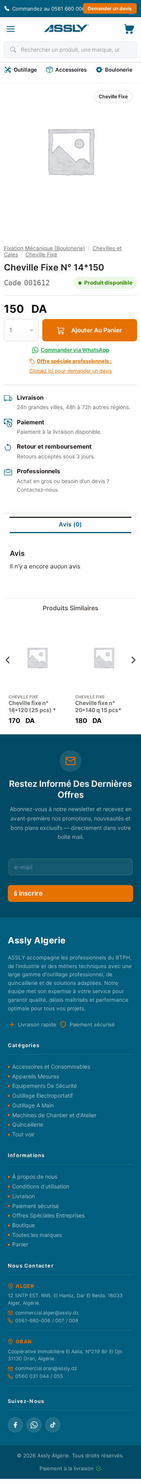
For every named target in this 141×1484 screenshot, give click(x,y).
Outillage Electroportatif (42, 1095)
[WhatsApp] (34, 1424)
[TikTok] (52, 1424)
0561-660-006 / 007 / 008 (46, 1321)
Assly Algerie (53, 1455)
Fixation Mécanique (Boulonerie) (44, 248)
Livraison (23, 1196)
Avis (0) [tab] (70, 524)
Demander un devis (110, 8)
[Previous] (8, 675)
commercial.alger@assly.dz (47, 1313)
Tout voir (23, 1134)
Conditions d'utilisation (40, 1186)
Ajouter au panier (96, 330)
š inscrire (28, 893)
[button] (10, 28)
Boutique (23, 1225)
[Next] (132, 675)
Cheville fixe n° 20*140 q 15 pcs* (98, 706)
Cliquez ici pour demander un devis (70, 366)
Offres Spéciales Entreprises (48, 1215)
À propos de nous (34, 1176)
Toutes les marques (37, 1235)
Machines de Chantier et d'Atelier (54, 1115)
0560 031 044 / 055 (39, 1376)
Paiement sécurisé (35, 1206)
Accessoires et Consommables (51, 1066)
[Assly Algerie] (66, 28)
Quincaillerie (27, 1124)
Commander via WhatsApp (75, 350)
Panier (20, 1244)
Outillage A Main (33, 1105)
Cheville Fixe (113, 96)
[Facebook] (15, 1424)
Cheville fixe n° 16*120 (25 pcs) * (32, 706)
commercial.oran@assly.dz (46, 1368)
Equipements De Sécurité (44, 1085)
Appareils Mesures (35, 1076)
